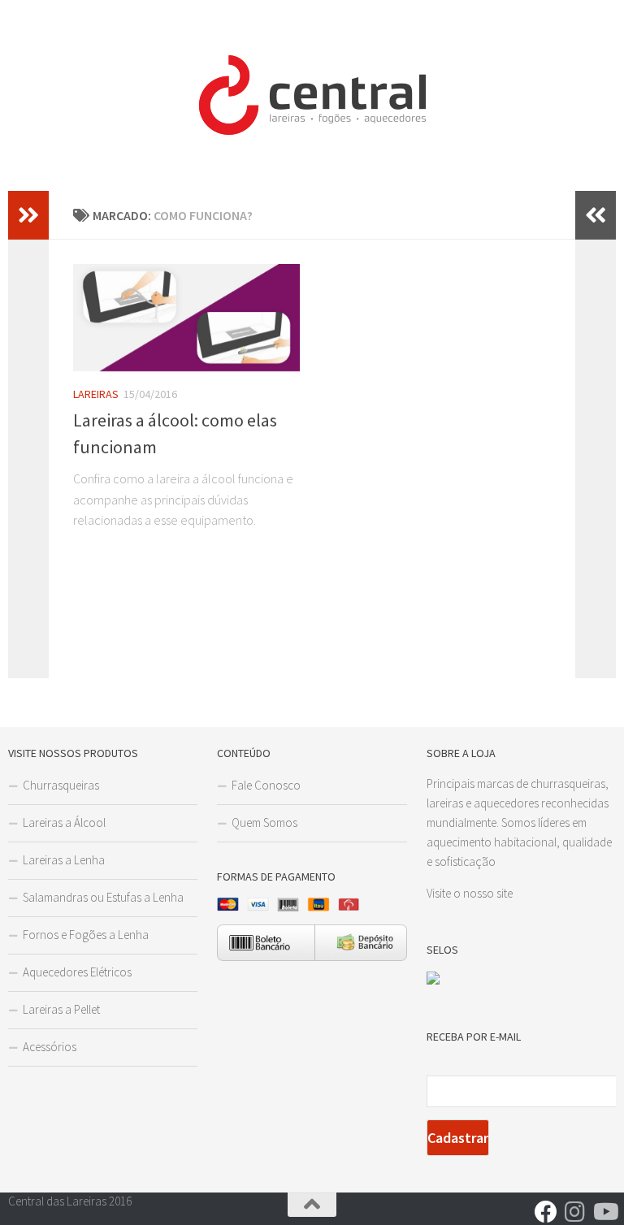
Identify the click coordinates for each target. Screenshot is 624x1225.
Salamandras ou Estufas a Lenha (103, 897)
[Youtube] (604, 1212)
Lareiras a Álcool (64, 822)
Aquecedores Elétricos (77, 972)
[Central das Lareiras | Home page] (312, 95)
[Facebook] (546, 1212)
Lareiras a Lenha (64, 860)
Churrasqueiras (61, 785)
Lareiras (96, 394)
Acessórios (49, 1046)
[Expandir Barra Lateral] (28, 215)
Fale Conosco (266, 785)
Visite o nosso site (470, 893)
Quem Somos (264, 822)
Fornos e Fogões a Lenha (86, 934)
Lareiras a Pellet (61, 1009)
